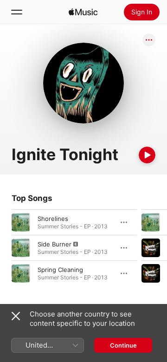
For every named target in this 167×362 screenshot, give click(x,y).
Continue (123, 345)
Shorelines (53, 218)
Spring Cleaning (60, 269)
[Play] (147, 155)
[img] (83, 12)
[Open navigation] (16, 12)
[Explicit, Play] (21, 248)
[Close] (16, 316)
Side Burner (54, 244)
